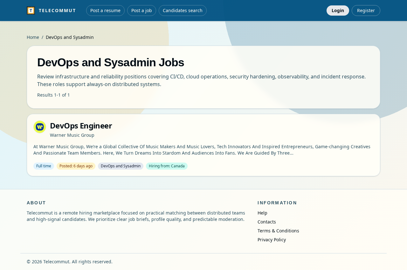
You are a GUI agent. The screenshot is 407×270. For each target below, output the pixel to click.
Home (33, 37)
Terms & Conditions (278, 231)
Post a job (141, 10)
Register (366, 10)
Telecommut (57, 10)
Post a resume (105, 10)
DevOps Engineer (81, 125)
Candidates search (183, 10)
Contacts (267, 222)
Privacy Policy (272, 240)
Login (338, 10)
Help (262, 213)
